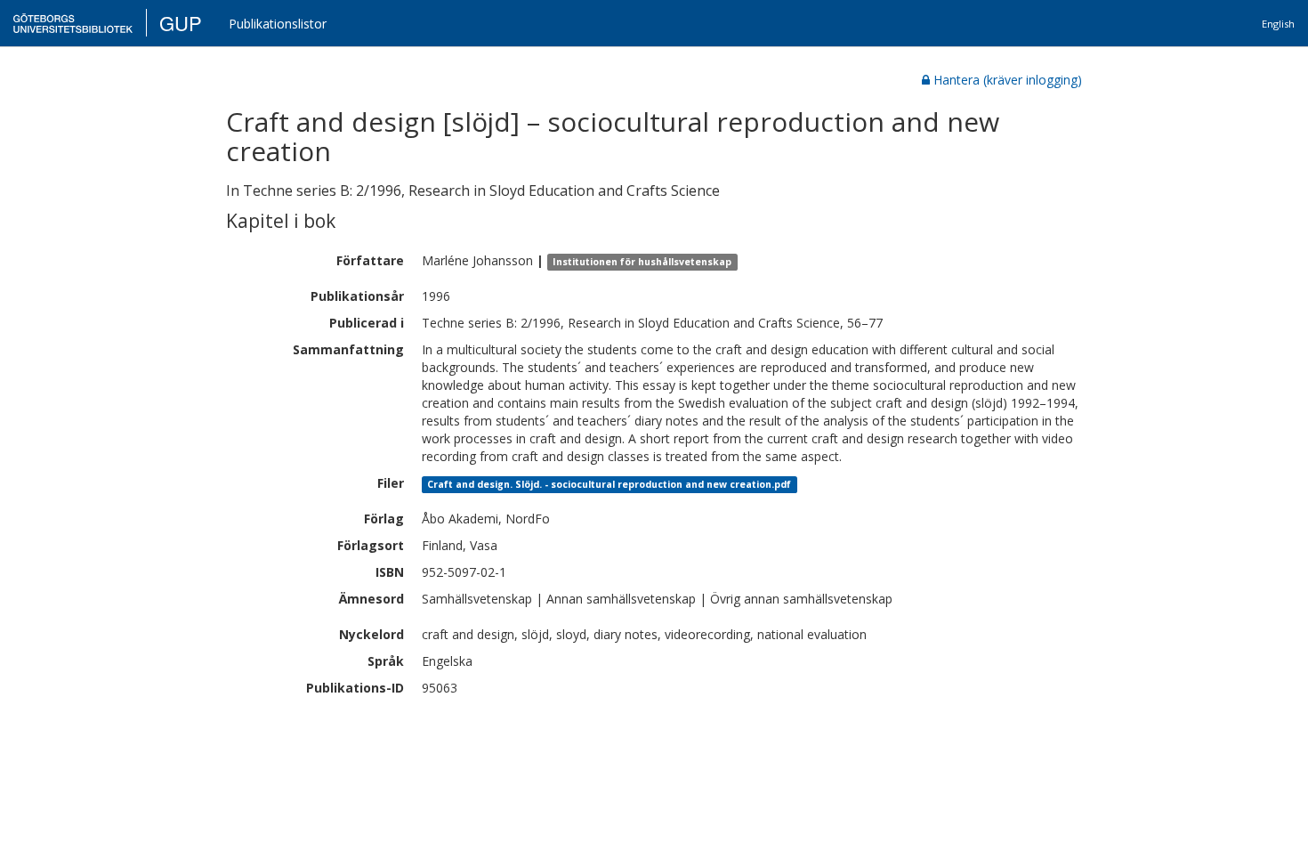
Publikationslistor (278, 23)
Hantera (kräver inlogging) (1007, 79)
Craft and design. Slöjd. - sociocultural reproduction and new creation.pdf (609, 484)
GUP (180, 22)
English (1278, 23)
